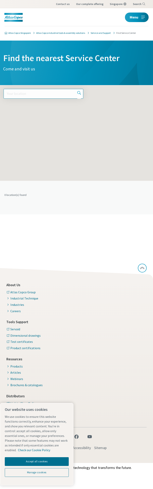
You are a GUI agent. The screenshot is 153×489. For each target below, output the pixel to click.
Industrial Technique (24, 298)
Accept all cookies (37, 461)
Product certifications (25, 348)
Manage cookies (36, 472)
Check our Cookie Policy (34, 450)
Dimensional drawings (25, 335)
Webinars (16, 379)
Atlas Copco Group (23, 292)
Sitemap (100, 447)
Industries (17, 305)
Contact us (63, 4)
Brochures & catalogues (26, 385)
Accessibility (82, 447)
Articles (15, 372)
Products (16, 366)
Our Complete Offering (89, 4)
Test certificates (21, 342)
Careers (15, 311)
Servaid (15, 329)
